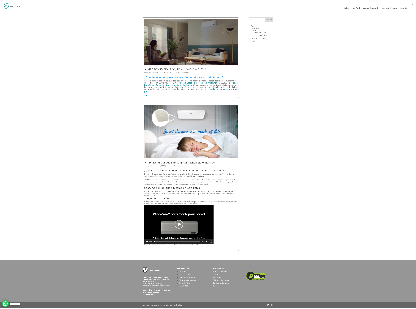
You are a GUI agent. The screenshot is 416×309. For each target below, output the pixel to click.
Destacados (183, 271)
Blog (378, 8)
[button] (179, 224)
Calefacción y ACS (260, 35)
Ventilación (254, 41)
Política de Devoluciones (221, 280)
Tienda (358, 8)
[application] (179, 224)
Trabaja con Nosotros (389, 8)
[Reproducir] (147, 242)
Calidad (215, 274)
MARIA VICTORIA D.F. (154, 73)
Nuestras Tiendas (185, 274)
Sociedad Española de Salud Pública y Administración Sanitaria (191, 83)
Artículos (252, 26)
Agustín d (150, 166)
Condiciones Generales (221, 283)
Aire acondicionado (182, 73)
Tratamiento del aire (258, 38)
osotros (192, 277)
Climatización (255, 28)
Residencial (256, 30)
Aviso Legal (217, 277)
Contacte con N (184, 277)
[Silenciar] (207, 242)
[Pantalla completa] (211, 242)
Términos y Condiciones (187, 280)
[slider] (177, 241)
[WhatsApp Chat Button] (5, 303)
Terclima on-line (200, 245)
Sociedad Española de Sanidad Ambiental (197, 82)
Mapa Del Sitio (184, 286)
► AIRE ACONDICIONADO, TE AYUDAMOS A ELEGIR (175, 69)
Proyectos (365, 8)
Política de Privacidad (220, 271)
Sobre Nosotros (184, 283)
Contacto (403, 8)
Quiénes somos (349, 8)
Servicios (373, 8)
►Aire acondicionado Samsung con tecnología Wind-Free (179, 162)
